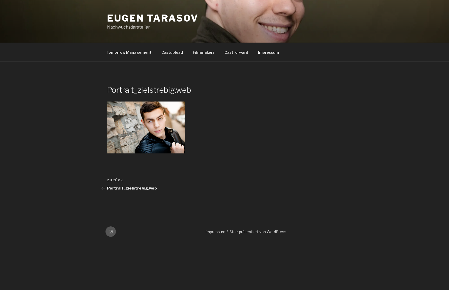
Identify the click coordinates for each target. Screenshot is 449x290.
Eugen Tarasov (152, 18)
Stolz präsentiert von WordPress (257, 232)
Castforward (236, 52)
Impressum (268, 52)
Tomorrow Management (129, 52)
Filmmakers (204, 52)
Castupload (172, 52)
